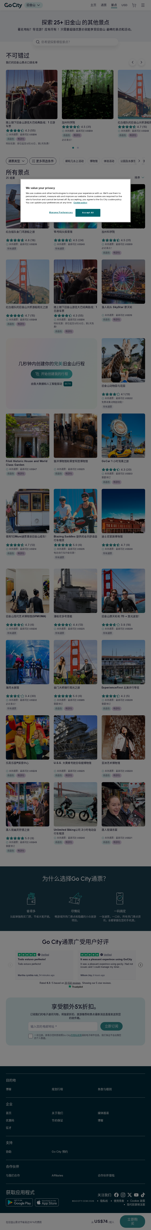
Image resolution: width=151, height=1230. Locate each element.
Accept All (88, 212)
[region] (75, 200)
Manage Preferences (61, 212)
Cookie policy (80, 202)
